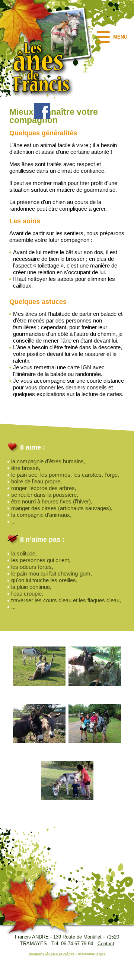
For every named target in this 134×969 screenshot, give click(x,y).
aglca (101, 954)
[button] (113, 37)
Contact (106, 943)
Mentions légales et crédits (51, 954)
